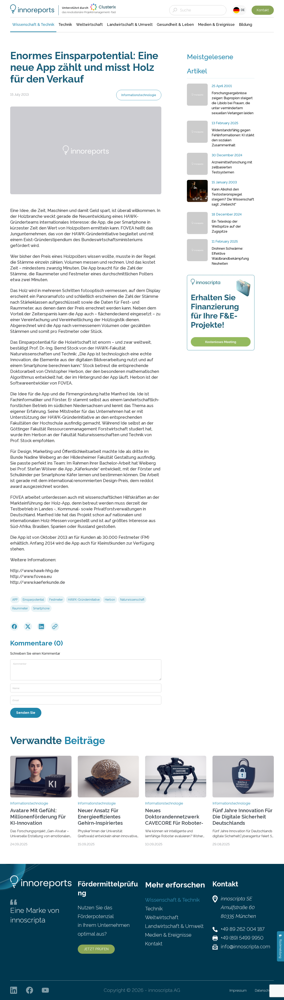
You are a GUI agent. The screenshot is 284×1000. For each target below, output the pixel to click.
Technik (154, 909)
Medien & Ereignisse (168, 935)
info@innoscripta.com (245, 947)
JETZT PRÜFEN (96, 949)
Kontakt (263, 10)
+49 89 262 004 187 (242, 929)
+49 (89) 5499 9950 (242, 938)
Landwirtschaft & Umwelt (174, 926)
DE (242, 10)
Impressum (238, 990)
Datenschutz (264, 990)
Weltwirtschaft (161, 917)
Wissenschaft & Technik (172, 900)
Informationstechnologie (138, 95)
